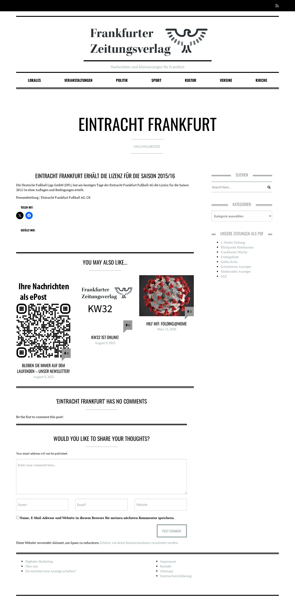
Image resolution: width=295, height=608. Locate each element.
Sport (156, 80)
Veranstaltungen (78, 80)
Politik (122, 80)
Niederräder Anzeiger (236, 271)
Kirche (261, 80)
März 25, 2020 (166, 329)
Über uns (31, 566)
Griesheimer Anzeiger (236, 266)
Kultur (190, 80)
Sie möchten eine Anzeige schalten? (50, 571)
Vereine (226, 80)
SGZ (224, 276)
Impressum (168, 561)
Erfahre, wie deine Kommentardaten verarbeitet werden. (139, 542)
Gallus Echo (229, 262)
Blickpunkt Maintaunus (237, 247)
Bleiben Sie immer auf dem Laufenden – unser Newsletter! (43, 368)
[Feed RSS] (276, 5)
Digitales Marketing (39, 561)
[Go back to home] (148, 38)
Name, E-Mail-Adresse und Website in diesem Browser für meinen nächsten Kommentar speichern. (97, 518)
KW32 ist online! (105, 337)
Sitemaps (166, 571)
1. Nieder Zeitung (233, 242)
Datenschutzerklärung (176, 576)
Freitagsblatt (230, 257)
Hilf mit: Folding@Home (166, 324)
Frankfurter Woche (234, 252)
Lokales (34, 80)
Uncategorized (147, 146)
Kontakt (165, 566)
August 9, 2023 (43, 377)
